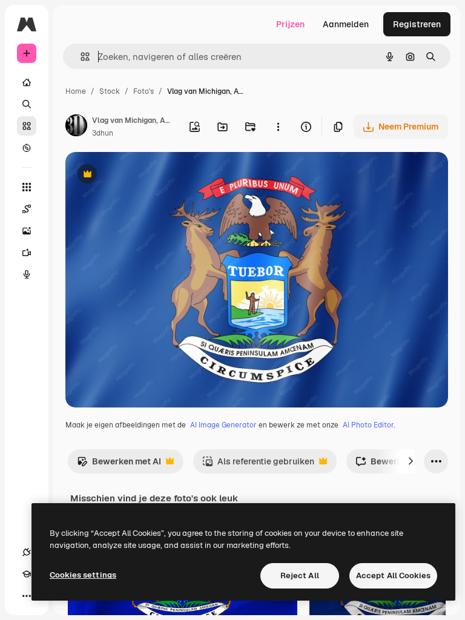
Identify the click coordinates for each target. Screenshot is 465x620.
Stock (109, 91)
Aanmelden (346, 24)
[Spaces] (26, 209)
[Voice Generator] (26, 274)
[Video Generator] (26, 252)
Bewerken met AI (119, 464)
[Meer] (26, 595)
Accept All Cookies (393, 575)
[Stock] (26, 126)
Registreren (417, 24)
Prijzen (290, 24)
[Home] (26, 82)
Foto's (143, 91)
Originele (145, 175)
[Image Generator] (26, 230)
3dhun (102, 133)
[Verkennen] (26, 147)
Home (75, 91)
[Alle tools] (26, 187)
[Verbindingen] (26, 552)
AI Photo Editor (368, 425)
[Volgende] (410, 461)
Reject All (299, 575)
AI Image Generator (223, 425)
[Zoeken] (26, 104)
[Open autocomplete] (80, 56)
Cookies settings (83, 575)
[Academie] (26, 574)
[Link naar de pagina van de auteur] (76, 127)
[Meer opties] (278, 126)
